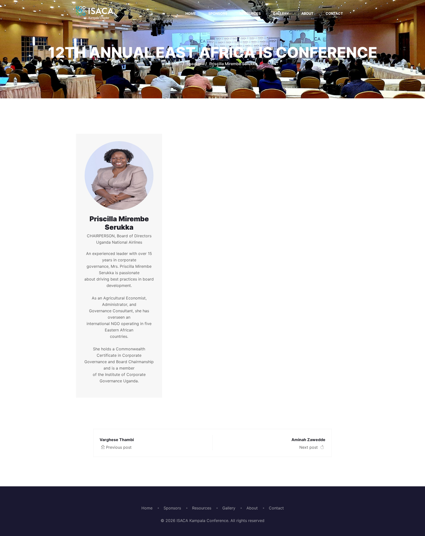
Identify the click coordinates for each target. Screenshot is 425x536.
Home (190, 13)
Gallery (281, 13)
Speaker (194, 63)
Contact (334, 13)
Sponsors (217, 13)
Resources (250, 13)
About (307, 13)
